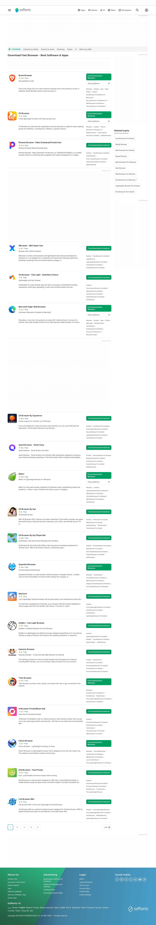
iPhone (88, 92)
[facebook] (117, 879)
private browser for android (102, 546)
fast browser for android (101, 153)
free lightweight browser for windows (98, 763)
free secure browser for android (96, 722)
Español (29, 907)
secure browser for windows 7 (96, 106)
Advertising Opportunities (53, 893)
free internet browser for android (97, 429)
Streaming (61, 49)
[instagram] (121, 879)
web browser (100, 696)
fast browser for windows (94, 329)
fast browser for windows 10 (95, 95)
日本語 (62, 907)
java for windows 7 (92, 760)
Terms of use (84, 885)
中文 (31, 911)
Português (90, 907)
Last (105, 827)
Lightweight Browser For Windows (97, 490)
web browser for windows (94, 493)
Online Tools (12, 898)
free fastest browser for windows (97, 586)
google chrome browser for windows (98, 583)
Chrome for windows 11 (94, 332)
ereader (88, 639)
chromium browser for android (96, 786)
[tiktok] (126, 879)
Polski (83, 907)
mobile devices (91, 132)
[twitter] (131, 879)
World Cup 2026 (85, 49)
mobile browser (106, 135)
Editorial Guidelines (15, 891)
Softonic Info (12, 879)
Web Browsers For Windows (95, 103)
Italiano (56, 907)
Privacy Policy (84, 888)
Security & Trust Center (16, 882)
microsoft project (91, 335)
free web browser (99, 751)
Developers (126, 10)
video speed (102, 132)
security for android (92, 135)
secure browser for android (95, 432)
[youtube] (140, 879)
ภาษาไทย (11, 911)
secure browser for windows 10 (96, 100)
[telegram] (144, 879)
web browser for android (94, 291)
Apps (83, 10)
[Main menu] (9, 10)
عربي (9, 907)
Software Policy (49, 890)
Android (96, 89)
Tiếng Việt (25, 911)
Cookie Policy (84, 891)
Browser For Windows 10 (94, 130)
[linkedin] (135, 879)
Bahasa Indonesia (46, 907)
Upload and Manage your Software (53, 885)
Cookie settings (85, 895)
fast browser (90, 299)
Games (94, 10)
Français (36, 907)
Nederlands (76, 907)
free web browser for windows (96, 496)
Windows (89, 89)
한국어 (68, 907)
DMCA (81, 879)
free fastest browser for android (96, 288)
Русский (98, 907)
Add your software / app (17, 895)
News (113, 10)
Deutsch (15, 907)
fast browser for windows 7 (95, 693)
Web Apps (89, 323)
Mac (102, 89)
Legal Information (85, 882)
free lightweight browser (94, 792)
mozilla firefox (99, 323)
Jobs (9, 888)
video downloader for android (96, 162)
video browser (90, 156)
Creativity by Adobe (30, 49)
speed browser (91, 525)
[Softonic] (23, 10)
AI (104, 10)
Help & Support (13, 885)
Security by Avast (47, 49)
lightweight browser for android (96, 262)
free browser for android (94, 265)
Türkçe (17, 911)
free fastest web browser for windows (98, 699)
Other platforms (93, 83)
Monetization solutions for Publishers (53, 880)
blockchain (89, 97)
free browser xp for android (95, 267)
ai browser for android (100, 519)
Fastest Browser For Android (95, 297)
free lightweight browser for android (98, 607)
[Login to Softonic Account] (146, 10)
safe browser (102, 525)
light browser (90, 259)
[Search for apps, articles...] (137, 10)
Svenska (105, 907)
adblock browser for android (95, 458)
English (22, 907)
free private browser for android (96, 159)
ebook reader (90, 642)
